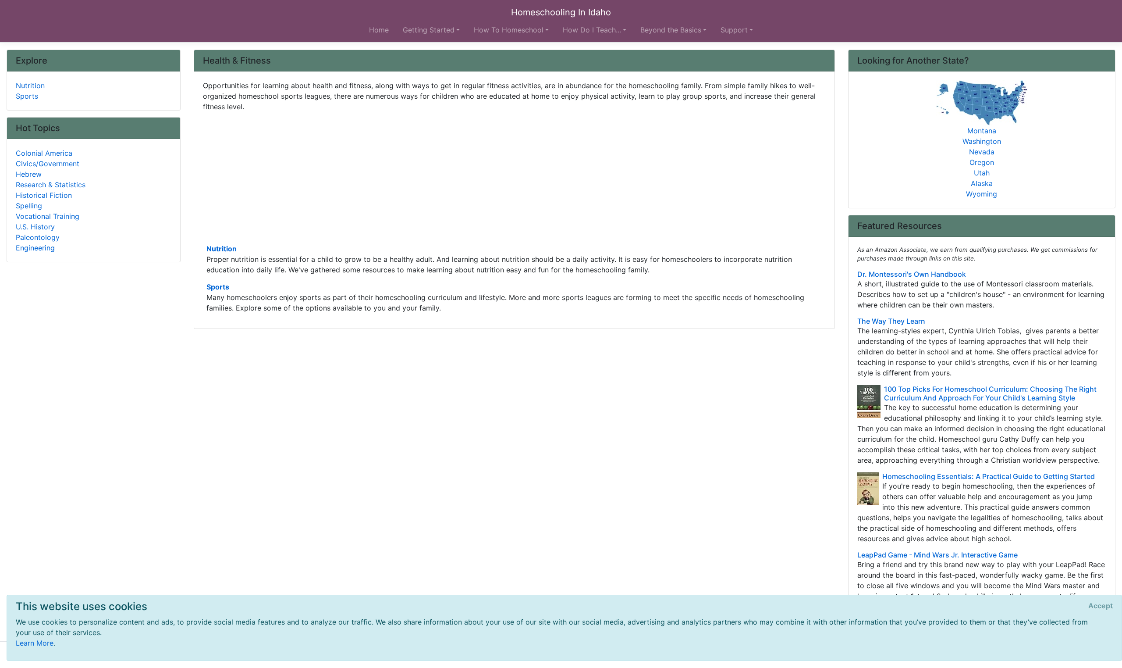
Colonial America (44, 153)
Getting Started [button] (428, 29)
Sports (217, 286)
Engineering (35, 247)
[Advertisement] (466, 176)
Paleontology (38, 237)
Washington (981, 141)
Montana (981, 130)
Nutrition (221, 248)
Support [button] (734, 29)
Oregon (981, 162)
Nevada (981, 151)
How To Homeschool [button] (508, 29)
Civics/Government (47, 163)
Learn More (34, 643)
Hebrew (29, 174)
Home (379, 29)
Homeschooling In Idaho (561, 12)
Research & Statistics (50, 184)
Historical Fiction (44, 195)
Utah (982, 172)
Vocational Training (47, 216)
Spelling (29, 205)
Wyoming (981, 193)
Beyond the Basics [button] (670, 29)
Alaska (982, 183)
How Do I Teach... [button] (592, 29)
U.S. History (35, 226)
